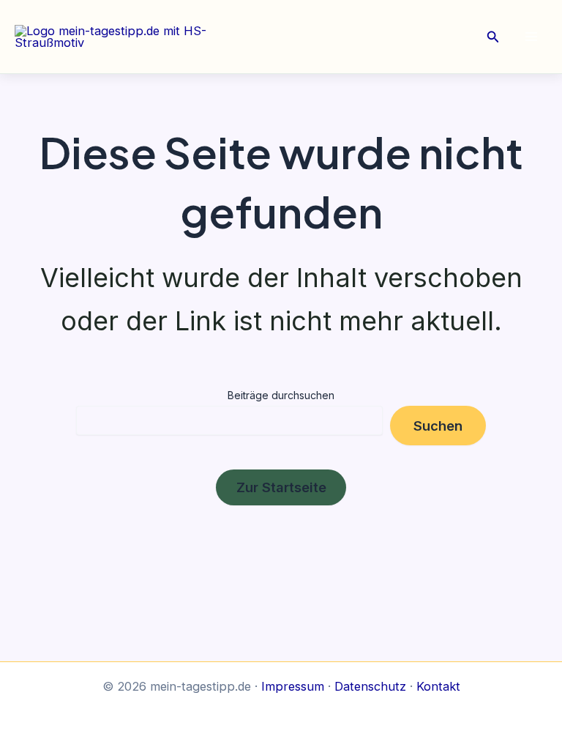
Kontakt (438, 686)
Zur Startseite (281, 487)
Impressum (292, 686)
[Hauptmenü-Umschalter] (530, 37)
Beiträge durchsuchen (281, 395)
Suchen (437, 425)
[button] (493, 37)
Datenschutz (370, 686)
